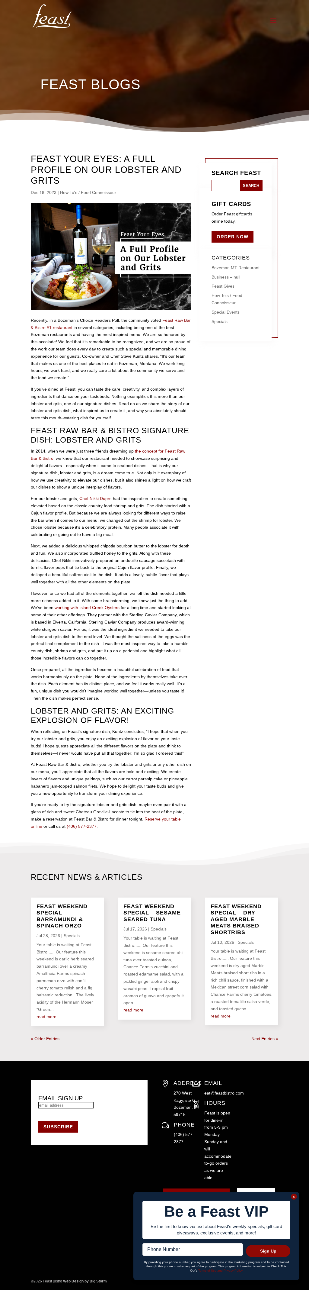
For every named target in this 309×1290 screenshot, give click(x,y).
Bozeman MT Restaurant (236, 267)
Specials (220, 321)
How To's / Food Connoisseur (88, 192)
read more (46, 1016)
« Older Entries (45, 1038)
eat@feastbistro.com (224, 1093)
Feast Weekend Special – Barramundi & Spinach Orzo (62, 916)
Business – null (226, 277)
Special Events (226, 312)
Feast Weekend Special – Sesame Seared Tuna (152, 912)
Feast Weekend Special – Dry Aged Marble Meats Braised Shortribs (236, 919)
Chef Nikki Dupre (95, 498)
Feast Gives (223, 286)
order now (232, 236)
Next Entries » (264, 1038)
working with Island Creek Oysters (87, 607)
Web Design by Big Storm (85, 1281)
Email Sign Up (60, 1098)
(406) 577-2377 (82, 826)
